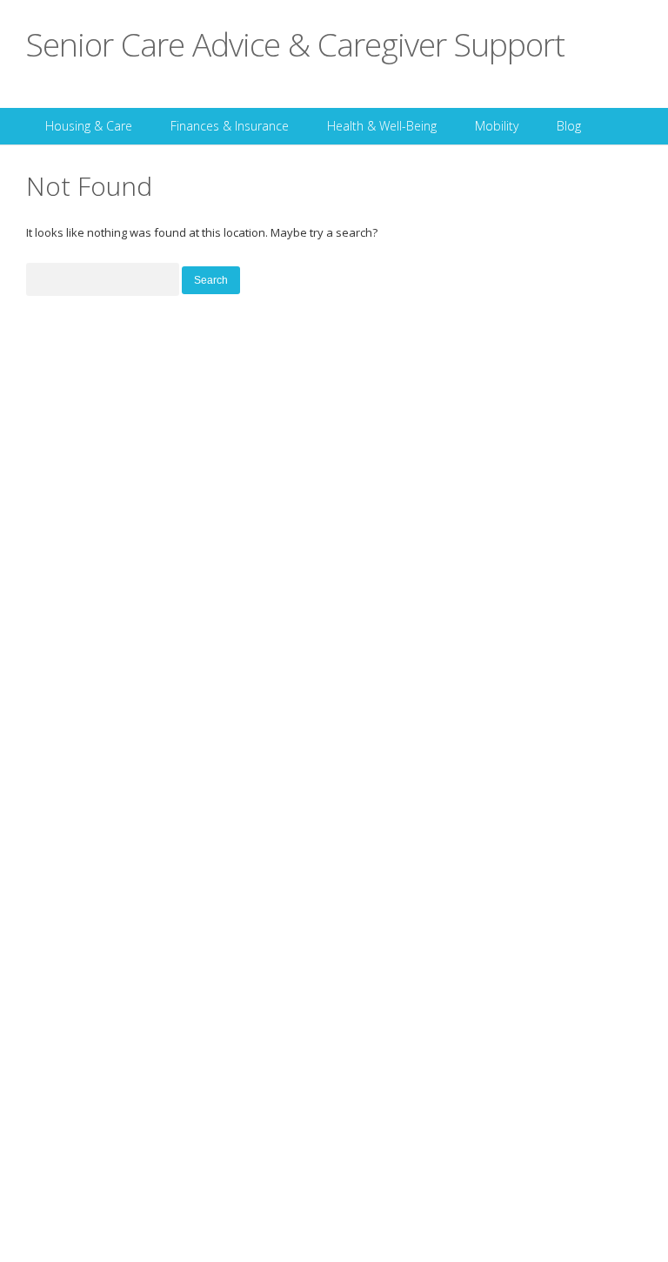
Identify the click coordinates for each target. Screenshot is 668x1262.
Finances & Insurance (229, 125)
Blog (569, 125)
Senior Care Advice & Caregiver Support (295, 44)
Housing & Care (88, 125)
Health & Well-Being (382, 125)
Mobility (496, 125)
